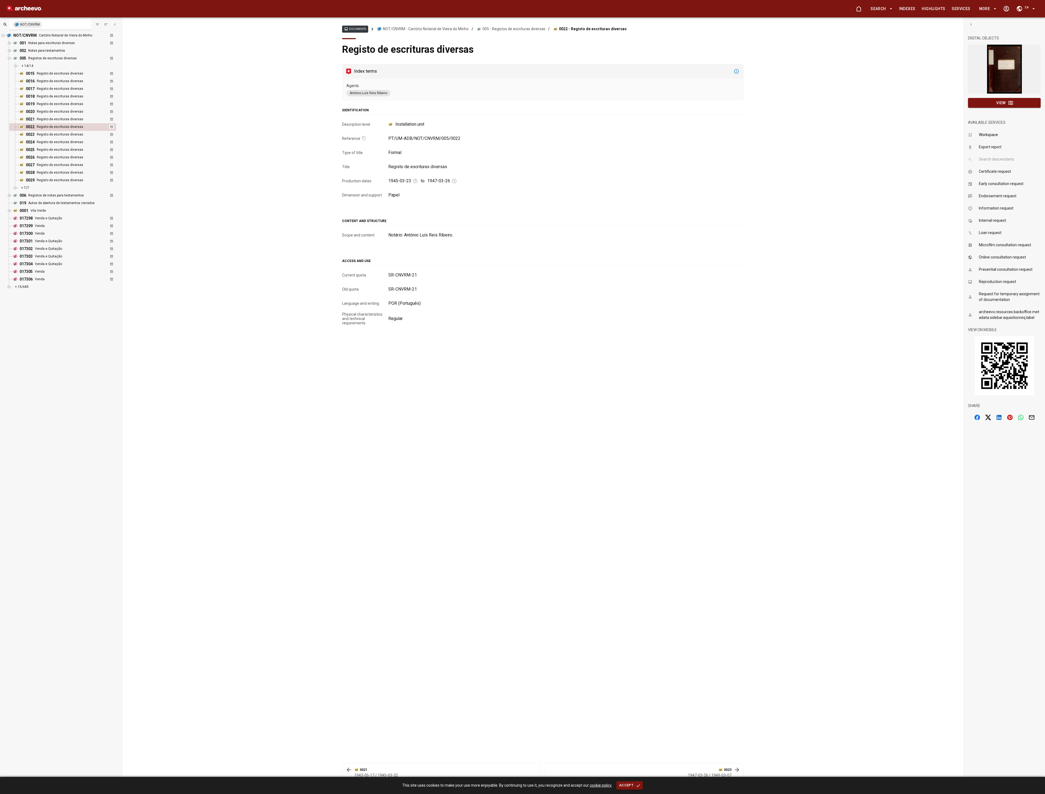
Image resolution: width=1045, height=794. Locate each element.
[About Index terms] (736, 71)
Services (961, 9)
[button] (880, 9)
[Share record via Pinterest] (1009, 417)
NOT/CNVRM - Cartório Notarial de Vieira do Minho (426, 29)
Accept (626, 785)
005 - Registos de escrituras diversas (513, 29)
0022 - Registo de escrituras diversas (593, 29)
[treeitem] (68, 127)
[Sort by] (97, 24)
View (1001, 103)
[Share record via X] (988, 417)
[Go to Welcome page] (858, 8)
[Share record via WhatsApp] (1020, 417)
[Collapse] (114, 24)
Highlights (933, 9)
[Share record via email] (1031, 417)
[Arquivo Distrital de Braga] (24, 9)
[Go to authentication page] (1006, 8)
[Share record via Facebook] (977, 417)
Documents (355, 29)
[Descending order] (106, 24)
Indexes (907, 9)
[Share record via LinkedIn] (999, 417)
